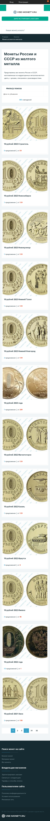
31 (32, 731)
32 (37, 731)
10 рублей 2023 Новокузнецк (17, 248)
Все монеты (6, 762)
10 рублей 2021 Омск (13, 714)
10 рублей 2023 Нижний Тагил (18, 299)
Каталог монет (7, 756)
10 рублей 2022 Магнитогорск (17, 455)
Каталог (16, 37)
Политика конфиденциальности (14, 793)
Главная (5, 37)
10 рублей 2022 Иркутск (15, 558)
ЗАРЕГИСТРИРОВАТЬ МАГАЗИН (26, 19)
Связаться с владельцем (11, 778)
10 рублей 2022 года (13, 662)
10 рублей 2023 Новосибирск (17, 196)
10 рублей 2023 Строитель (16, 144)
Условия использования (11, 796)
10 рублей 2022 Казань (14, 507)
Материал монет (8, 759)
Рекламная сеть (8, 799)
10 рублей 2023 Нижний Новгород (19, 351)
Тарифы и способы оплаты (12, 781)
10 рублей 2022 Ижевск (14, 610)
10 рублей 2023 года (13, 403)
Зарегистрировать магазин (12, 774)
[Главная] (2, 2)
